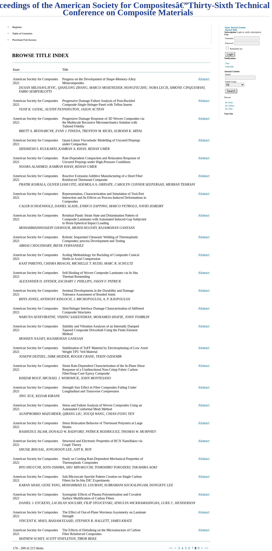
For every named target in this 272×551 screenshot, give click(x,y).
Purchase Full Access (24, 40)
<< (171, 548)
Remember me (236, 49)
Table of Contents (22, 33)
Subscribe (229, 66)
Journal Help (231, 30)
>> (206, 548)
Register (17, 27)
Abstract (203, 79)
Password (229, 43)
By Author (229, 105)
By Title (228, 109)
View (227, 63)
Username (229, 38)
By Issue (229, 102)
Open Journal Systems (235, 27)
